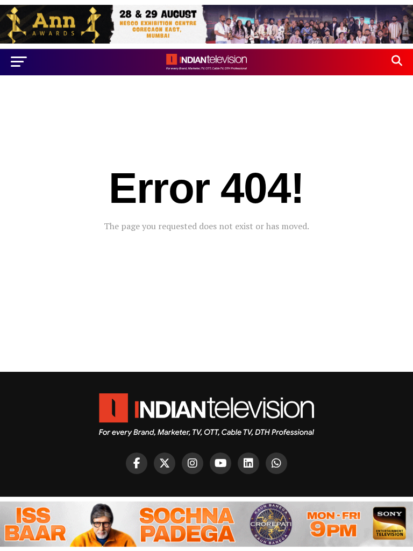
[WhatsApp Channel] (276, 463)
